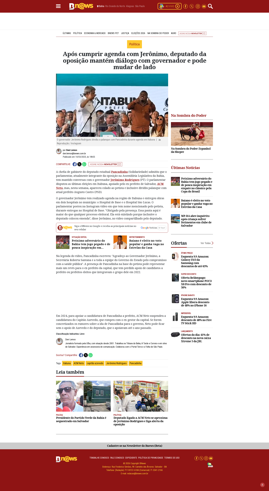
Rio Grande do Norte (115, 6)
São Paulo (140, 6)
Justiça (125, 33)
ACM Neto (79, 363)
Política (77, 33)
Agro (173, 33)
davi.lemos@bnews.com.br (74, 153)
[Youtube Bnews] (204, 6)
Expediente (131, 457)
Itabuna (67, 363)
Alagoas (130, 6)
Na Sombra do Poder (158, 33)
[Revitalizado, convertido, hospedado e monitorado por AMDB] (210, 464)
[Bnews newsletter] (192, 33)
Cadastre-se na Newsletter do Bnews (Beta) (134, 446)
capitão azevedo (95, 363)
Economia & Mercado (94, 33)
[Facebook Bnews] (186, 6)
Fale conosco (117, 457)
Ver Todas (206, 243)
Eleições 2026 (138, 33)
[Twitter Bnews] (192, 6)
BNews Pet (113, 33)
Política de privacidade (150, 457)
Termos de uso (171, 457)
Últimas (67, 33)
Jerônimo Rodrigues (125, 180)
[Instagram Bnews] (198, 6)
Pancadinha (119, 172)
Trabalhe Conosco (99, 457)
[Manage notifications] (262, 485)
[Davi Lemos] (59, 151)
